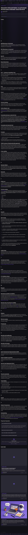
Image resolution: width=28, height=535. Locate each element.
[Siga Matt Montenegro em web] (11, 443)
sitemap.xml (4, 532)
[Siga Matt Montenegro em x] (14, 443)
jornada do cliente (23, 121)
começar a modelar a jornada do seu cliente (7, 264)
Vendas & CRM (3, 5)
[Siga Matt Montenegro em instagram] (12, 443)
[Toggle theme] (26, 0)
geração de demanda (4, 110)
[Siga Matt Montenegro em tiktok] (16, 443)
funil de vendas (3, 190)
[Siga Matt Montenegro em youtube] (15, 443)
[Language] (24, 0)
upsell (5, 308)
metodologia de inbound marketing (6, 273)
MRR (12, 303)
